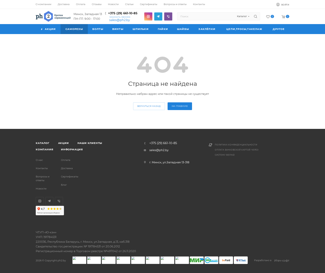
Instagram (148, 16)
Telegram (158, 16)
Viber (168, 16)
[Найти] (255, 16)
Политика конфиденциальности (236, 145)
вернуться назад (149, 106)
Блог (64, 184)
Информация (72, 149)
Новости (41, 188)
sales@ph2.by (119, 20)
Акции (63, 142)
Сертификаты (69, 176)
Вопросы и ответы (42, 178)
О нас (39, 159)
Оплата (65, 159)
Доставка (67, 168)
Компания (44, 149)
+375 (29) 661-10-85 (122, 13)
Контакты (42, 168)
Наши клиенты (89, 142)
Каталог (42, 142)
